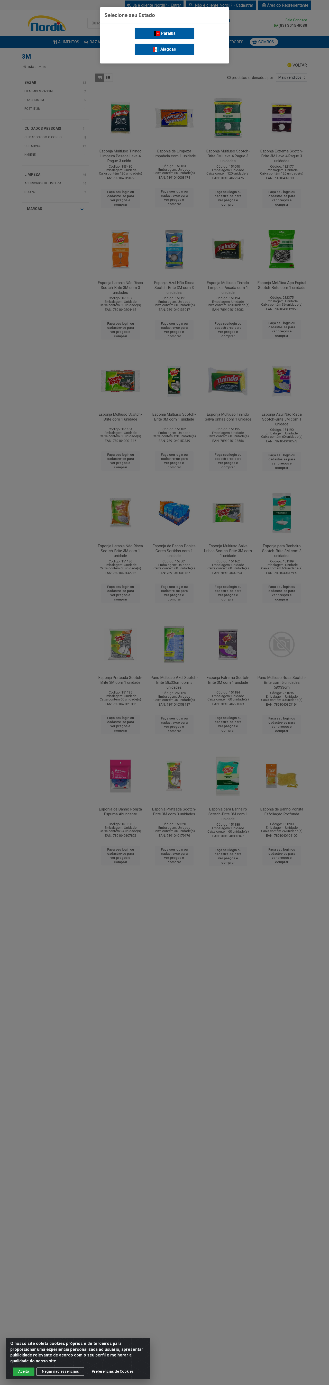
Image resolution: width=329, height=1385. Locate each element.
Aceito (23, 1371)
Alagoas (167, 49)
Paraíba (168, 33)
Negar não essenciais (60, 1371)
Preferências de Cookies (113, 1371)
